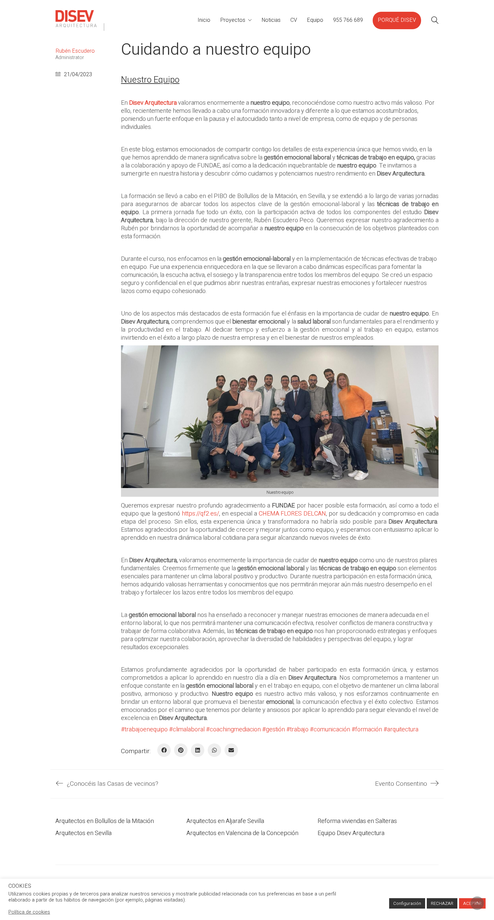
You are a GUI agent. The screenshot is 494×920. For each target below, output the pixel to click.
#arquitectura (400, 729)
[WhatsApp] (214, 750)
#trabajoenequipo (144, 729)
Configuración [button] (407, 903)
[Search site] (435, 21)
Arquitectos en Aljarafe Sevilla (225, 821)
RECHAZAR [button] (442, 903)
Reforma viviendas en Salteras (357, 821)
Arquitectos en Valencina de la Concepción (242, 833)
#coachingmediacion (233, 729)
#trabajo (297, 729)
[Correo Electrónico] (231, 750)
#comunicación (330, 729)
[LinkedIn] (197, 750)
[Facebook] (164, 750)
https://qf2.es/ (199, 513)
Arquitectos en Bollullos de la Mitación (104, 821)
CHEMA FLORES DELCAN (292, 513)
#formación (367, 729)
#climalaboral (187, 729)
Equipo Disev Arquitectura (351, 833)
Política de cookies (29, 912)
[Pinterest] (181, 750)
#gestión (273, 729)
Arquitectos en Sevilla (83, 833)
